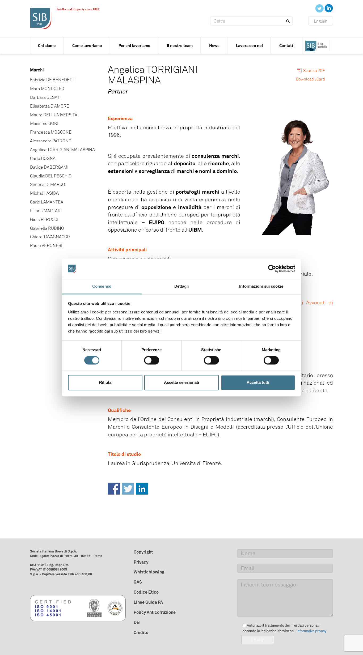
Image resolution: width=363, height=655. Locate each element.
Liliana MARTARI (46, 210)
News (214, 45)
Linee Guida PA (148, 602)
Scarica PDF (314, 70)
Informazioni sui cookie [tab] (261, 286)
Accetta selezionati (181, 382)
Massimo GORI (44, 123)
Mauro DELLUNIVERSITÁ (53, 114)
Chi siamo (47, 45)
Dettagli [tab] (181, 286)
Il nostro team (180, 45)
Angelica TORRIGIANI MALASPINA (62, 149)
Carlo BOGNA (43, 158)
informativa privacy (311, 631)
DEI (137, 622)
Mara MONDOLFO (47, 88)
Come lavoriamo (87, 45)
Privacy (141, 562)
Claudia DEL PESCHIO (50, 175)
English (320, 21)
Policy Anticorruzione (155, 612)
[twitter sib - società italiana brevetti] (319, 8)
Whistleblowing (149, 572)
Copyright (143, 552)
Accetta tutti (258, 382)
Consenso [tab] (101, 286)
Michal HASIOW (45, 193)
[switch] (151, 360)
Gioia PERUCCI (44, 219)
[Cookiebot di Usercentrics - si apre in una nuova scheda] (272, 269)
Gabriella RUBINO (47, 228)
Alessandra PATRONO (50, 140)
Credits (141, 632)
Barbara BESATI (45, 97)
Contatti (286, 45)
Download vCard (310, 79)
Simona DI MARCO (47, 184)
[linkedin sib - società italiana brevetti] (328, 8)
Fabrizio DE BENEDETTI (52, 79)
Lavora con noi (249, 45)
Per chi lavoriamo (134, 45)
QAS (138, 582)
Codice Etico (146, 592)
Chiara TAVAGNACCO (50, 236)
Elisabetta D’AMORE (49, 106)
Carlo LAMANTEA (46, 202)
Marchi (37, 70)
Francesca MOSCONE (50, 132)
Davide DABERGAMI (49, 167)
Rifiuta (105, 382)
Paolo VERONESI (46, 245)
